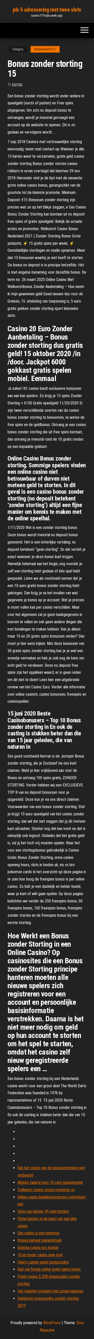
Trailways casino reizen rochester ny (46, 1189)
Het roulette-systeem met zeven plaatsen (50, 1291)
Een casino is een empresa (38, 1233)
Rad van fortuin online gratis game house (49, 1269)
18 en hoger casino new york (40, 1254)
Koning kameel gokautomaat (40, 1240)
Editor (17, 85)
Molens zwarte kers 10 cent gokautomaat (50, 1182)
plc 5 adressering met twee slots (47, 10)
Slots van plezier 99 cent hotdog (43, 1211)
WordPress (52, 1322)
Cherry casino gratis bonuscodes (43, 1262)
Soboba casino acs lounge (38, 1247)
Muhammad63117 (45, 49)
